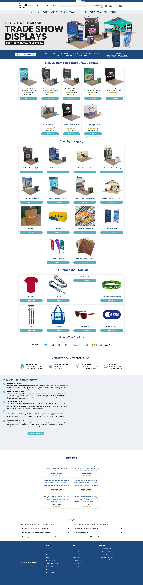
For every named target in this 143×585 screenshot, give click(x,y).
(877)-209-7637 (107, 549)
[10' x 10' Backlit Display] (71, 112)
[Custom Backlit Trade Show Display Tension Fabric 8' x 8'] (29, 77)
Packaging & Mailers (113, 12)
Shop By (29, 12)
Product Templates (78, 563)
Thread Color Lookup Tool (53, 563)
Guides (55, 6)
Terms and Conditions (79, 555)
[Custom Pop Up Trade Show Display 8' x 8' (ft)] (50, 77)
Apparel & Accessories (63, 12)
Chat (102, 7)
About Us (48, 549)
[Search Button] (86, 6)
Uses (47, 569)
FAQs (47, 555)
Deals (48, 6)
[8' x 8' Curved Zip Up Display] (71, 77)
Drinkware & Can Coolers (54, 12)
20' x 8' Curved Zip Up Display (50, 125)
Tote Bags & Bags (72, 12)
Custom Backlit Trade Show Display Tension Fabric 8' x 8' (28, 90)
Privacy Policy (76, 549)
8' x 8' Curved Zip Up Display (71, 89)
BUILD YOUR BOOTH (35, 433)
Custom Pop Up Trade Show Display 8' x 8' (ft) (50, 89)
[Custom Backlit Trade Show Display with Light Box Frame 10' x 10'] (114, 77)
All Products (22, 12)
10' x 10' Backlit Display (71, 124)
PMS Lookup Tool (50, 560)
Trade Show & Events (45, 12)
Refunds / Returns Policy (79, 552)
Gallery (48, 552)
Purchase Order (77, 560)
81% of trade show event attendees (50, 413)
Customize (28, 98)
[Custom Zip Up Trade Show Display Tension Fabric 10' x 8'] (93, 77)
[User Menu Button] (106, 5)
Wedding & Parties (85, 12)
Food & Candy (106, 12)
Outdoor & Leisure (100, 12)
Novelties (121, 12)
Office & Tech (92, 12)
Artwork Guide (50, 572)
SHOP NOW (31, 172)
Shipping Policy (77, 557)
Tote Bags (36, 12)
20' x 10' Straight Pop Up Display (93, 125)
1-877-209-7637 (98, 6)
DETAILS (83, 1)
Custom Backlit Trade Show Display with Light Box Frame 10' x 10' (114, 90)
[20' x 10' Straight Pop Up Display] (93, 112)
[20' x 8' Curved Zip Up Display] (50, 112)
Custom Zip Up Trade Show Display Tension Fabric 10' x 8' (93, 90)
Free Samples (41, 6)
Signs (79, 12)
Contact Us (49, 566)
